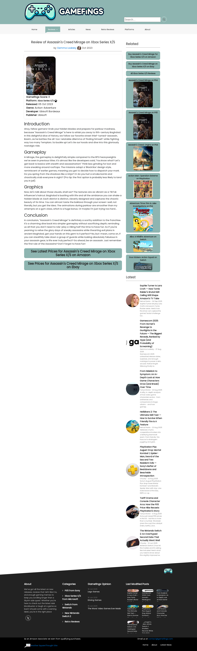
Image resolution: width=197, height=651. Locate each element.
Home (34, 29)
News (88, 29)
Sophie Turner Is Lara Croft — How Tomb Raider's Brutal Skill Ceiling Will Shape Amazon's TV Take (151, 292)
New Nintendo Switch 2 (70, 614)
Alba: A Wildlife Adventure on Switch (143, 238)
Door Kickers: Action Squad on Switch (143, 258)
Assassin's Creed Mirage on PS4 (143, 80)
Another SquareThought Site (44, 645)
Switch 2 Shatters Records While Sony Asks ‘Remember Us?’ (148, 627)
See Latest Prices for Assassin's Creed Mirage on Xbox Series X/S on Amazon (73, 253)
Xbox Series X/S (46, 100)
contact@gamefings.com (160, 638)
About (147, 29)
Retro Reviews (107, 29)
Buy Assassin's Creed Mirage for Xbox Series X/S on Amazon (143, 55)
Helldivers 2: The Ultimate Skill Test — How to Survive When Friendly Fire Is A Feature (151, 418)
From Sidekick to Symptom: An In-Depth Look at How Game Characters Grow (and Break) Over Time (150, 379)
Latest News (166, 645)
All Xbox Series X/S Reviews (143, 73)
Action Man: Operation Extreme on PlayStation (143, 177)
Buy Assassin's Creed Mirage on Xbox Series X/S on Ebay (143, 65)
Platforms (129, 29)
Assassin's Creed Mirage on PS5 (143, 112)
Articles (71, 29)
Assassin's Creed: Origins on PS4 (143, 144)
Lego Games (94, 591)
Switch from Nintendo (69, 606)
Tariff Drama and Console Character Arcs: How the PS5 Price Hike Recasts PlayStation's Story (150, 504)
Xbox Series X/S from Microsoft (71, 597)
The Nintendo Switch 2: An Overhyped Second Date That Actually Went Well (150, 535)
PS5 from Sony (71, 590)
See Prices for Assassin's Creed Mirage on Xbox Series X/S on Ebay (73, 265)
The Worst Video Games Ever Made (104, 608)
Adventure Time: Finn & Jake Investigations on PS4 (143, 204)
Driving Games (94, 600)
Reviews (54, 29)
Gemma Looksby (67, 48)
